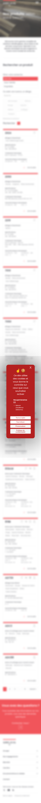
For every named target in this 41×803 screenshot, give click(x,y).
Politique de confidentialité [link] (20, 431)
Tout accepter (20, 418)
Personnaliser (20, 426)
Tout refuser (20, 422)
